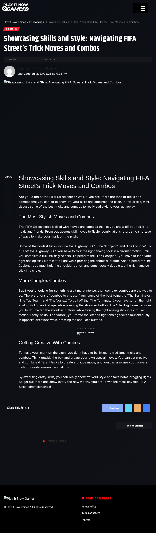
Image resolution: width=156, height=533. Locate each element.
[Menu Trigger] (140, 8)
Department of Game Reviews (37, 68)
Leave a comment (136, 425)
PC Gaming (11, 28)
